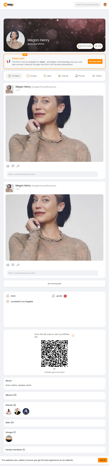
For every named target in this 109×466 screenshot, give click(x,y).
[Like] (13, 166)
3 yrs (18, 90)
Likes (8, 422)
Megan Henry (38, 40)
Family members (14, 450)
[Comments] (13, 166)
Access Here (95, 61)
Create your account (54, 372)
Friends (9, 405)
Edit (99, 46)
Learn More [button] (79, 460)
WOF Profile (86, 46)
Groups (9, 432)
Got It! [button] (102, 460)
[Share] (18, 166)
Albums (9, 395)
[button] (87, 4)
